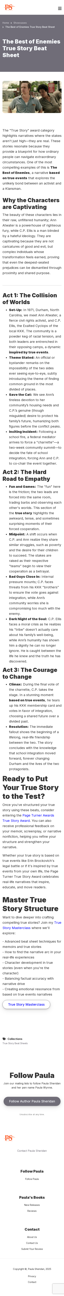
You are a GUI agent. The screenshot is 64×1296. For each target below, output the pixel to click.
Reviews (32, 1210)
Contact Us (32, 1243)
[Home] (9, 7)
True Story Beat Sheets (15, 1043)
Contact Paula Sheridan (32, 1150)
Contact (32, 1282)
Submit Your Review (32, 1249)
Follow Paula (32, 1179)
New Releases (32, 1205)
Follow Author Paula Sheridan (32, 1101)
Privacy (32, 1276)
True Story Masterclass (26, 1004)
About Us (32, 1237)
